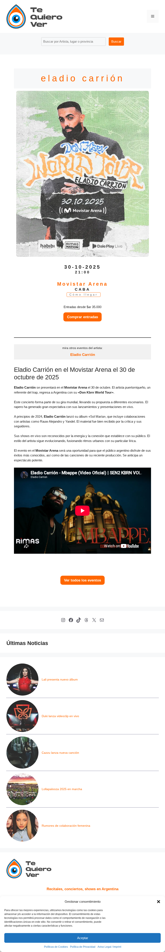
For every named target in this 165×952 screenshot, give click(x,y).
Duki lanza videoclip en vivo (60, 716)
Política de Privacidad (82, 946)
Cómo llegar (83, 294)
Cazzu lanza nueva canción (60, 752)
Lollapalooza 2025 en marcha (62, 789)
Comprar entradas (82, 317)
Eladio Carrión (82, 355)
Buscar (116, 41)
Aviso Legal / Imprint (109, 946)
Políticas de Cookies (56, 946)
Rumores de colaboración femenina (66, 825)
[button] (158, 901)
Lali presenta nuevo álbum (60, 679)
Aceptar (82, 938)
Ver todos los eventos (82, 580)
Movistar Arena (82, 284)
